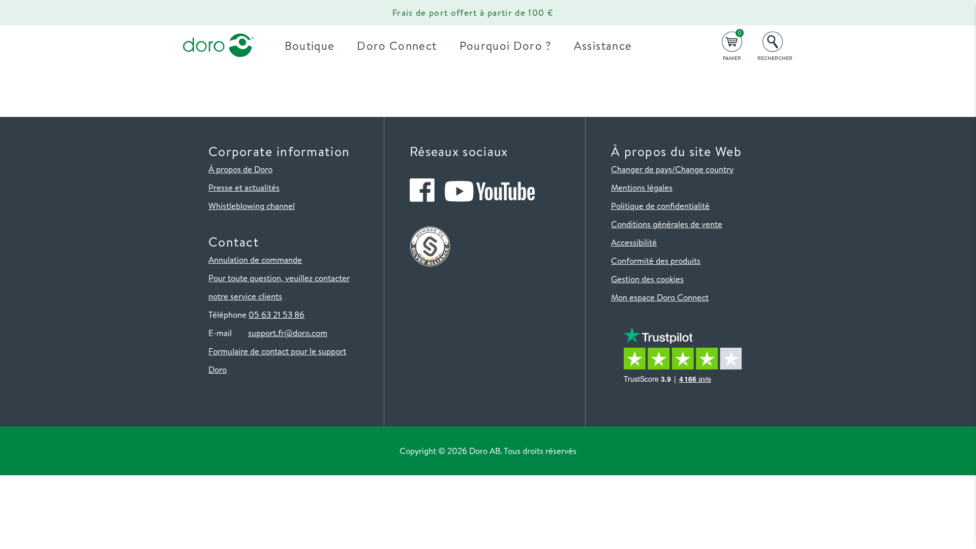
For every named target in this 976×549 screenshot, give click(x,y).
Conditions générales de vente (666, 224)
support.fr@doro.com (287, 333)
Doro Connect (397, 45)
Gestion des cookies (647, 279)
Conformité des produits (655, 260)
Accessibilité (634, 242)
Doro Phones (212, 13)
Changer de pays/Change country (672, 169)
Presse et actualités (244, 187)
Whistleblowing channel (251, 205)
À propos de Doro (240, 169)
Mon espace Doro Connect (660, 297)
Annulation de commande (255, 259)
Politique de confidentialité (660, 205)
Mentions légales (642, 187)
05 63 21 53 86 (276, 314)
